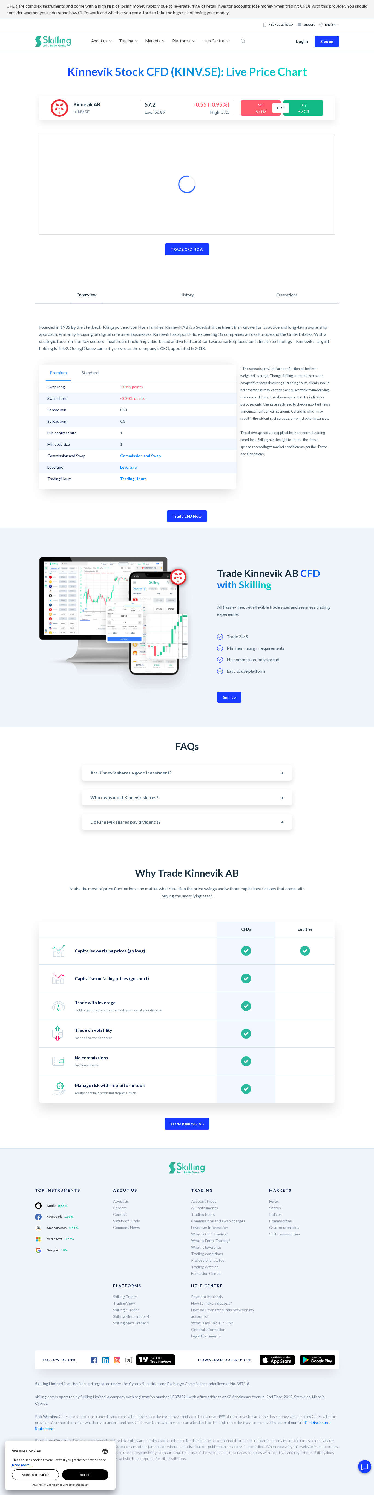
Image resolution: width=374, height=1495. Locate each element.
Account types (204, 1201)
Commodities (280, 1221)
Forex (274, 1201)
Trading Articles (204, 1266)
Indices (275, 1214)
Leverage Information (209, 1227)
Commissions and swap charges (218, 1221)
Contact (120, 1214)
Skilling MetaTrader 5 (131, 1323)
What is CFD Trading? (209, 1234)
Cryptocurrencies (284, 1227)
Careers (120, 1207)
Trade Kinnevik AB (187, 1123)
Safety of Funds (126, 1221)
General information (208, 1329)
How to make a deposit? (211, 1303)
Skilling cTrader (126, 1309)
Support (309, 24)
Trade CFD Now (187, 516)
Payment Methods (207, 1296)
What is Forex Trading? (210, 1240)
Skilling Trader (125, 1296)
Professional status (208, 1260)
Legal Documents (206, 1336)
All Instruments (204, 1207)
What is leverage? (206, 1247)
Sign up (326, 41)
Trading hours (203, 1214)
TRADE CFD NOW (187, 249)
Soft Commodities (284, 1234)
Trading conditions (207, 1253)
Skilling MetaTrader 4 (131, 1316)
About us (121, 1201)
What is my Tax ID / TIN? (212, 1323)
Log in (302, 41)
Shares (275, 1207)
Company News (126, 1227)
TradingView (124, 1303)
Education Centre (206, 1273)
